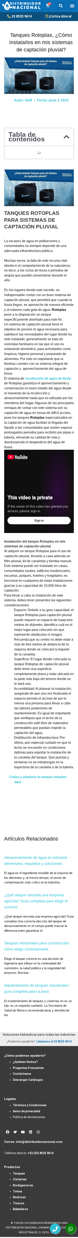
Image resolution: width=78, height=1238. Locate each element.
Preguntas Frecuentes (28, 1068)
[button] (60, 5)
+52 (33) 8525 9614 (40, 1153)
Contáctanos (22, 1073)
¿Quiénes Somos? (25, 1062)
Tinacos (18, 1203)
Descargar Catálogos (28, 1079)
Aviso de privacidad (26, 1111)
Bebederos (20, 1209)
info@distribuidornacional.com (39, 1142)
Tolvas (17, 1191)
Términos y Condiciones (30, 1105)
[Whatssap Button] (71, 1228)
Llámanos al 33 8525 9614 (54, 1041)
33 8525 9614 (21, 16)
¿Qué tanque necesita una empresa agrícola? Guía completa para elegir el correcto (36, 901)
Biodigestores (23, 1185)
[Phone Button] (55, 1228)
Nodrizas (19, 1197)
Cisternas (20, 1179)
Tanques (19, 1173)
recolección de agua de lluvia (48, 378)
